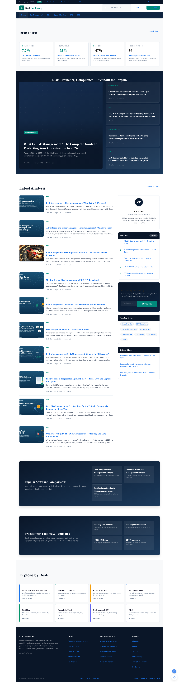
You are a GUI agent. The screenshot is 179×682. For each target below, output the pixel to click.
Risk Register (152, 334)
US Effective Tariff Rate (31, 56)
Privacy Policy (137, 656)
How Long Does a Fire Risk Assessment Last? (67, 329)
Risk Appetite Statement (109, 651)
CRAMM (124, 340)
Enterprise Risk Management (78, 641)
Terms (88, 678)
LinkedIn (136, 678)
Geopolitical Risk (127, 324)
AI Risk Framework (106, 662)
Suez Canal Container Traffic (68, 56)
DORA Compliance (142, 324)
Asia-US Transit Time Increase (104, 56)
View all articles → (153, 186)
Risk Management (36, 15)
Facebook (152, 678)
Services (157, 2)
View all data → (154, 31)
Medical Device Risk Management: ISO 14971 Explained (72, 280)
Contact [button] (139, 8)
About (150, 2)
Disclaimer (136, 667)
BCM (48, 15)
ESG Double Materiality (129, 329)
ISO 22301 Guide (106, 656)
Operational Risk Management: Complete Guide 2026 (137, 356)
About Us (135, 641)
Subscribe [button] (153, 8)
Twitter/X (144, 678)
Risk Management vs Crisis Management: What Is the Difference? (77, 354)
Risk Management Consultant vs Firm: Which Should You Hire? (76, 304)
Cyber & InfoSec (60, 15)
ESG (78, 15)
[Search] (105, 8)
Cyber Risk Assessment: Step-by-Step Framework (135, 259)
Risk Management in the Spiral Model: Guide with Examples (137, 374)
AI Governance (145, 329)
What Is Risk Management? (109, 641)
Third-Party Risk (127, 334)
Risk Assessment (74, 656)
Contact (135, 646)
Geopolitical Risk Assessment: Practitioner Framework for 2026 (61, 2)
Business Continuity (75, 646)
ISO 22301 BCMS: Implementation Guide (136, 267)
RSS (158, 678)
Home (23, 15)
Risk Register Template (108, 646)
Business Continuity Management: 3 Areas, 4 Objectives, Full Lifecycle (136, 365)
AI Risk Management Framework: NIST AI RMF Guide (138, 251)
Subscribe (147, 304)
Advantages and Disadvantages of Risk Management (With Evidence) (79, 228)
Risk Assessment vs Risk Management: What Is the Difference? (76, 203)
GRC (71, 15)
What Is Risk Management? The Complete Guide (137, 242)
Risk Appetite (140, 334)
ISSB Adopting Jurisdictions (139, 56)
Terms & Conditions (139, 662)
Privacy (82, 678)
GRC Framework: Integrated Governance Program (136, 274)
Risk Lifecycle (72, 662)
